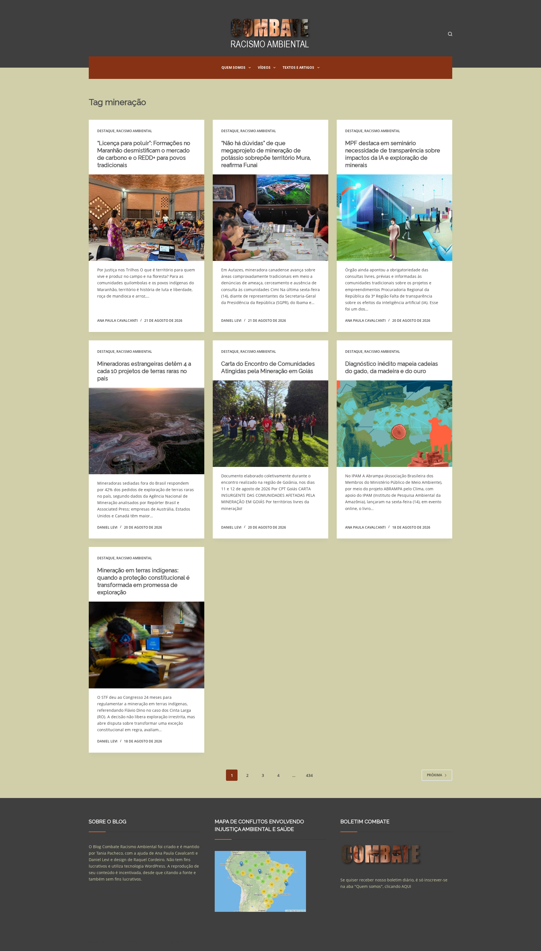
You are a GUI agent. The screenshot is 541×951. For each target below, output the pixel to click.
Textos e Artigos (298, 67)
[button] (249, 67)
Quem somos (233, 67)
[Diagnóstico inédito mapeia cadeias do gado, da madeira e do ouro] (394, 423)
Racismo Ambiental (134, 130)
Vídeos (264, 67)
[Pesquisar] (450, 34)
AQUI (406, 886)
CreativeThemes (185, 941)
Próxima (434, 775)
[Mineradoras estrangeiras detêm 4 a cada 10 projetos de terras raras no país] (146, 431)
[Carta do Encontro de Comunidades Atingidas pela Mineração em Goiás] (270, 423)
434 (309, 775)
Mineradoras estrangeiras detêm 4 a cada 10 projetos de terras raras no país (144, 371)
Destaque (106, 130)
